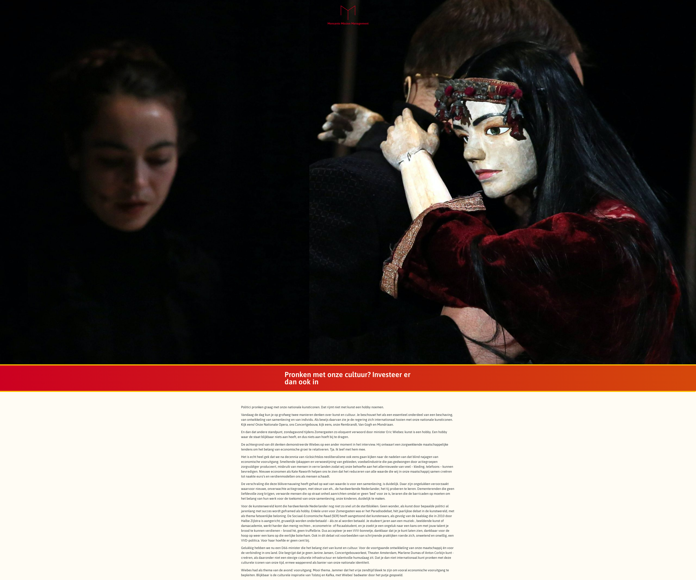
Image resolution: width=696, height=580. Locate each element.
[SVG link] (348, 12)
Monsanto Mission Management (348, 23)
